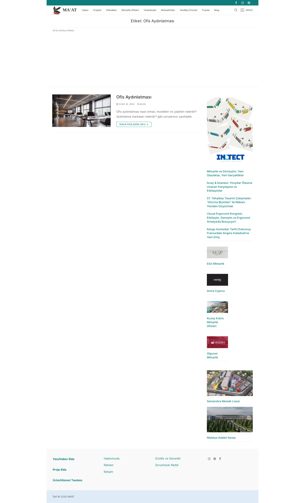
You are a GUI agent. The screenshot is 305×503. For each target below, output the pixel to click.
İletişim (108, 471)
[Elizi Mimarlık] (217, 253)
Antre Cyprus (216, 291)
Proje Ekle (60, 469)
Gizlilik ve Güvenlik (168, 458)
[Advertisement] (152, 58)
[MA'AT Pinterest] (249, 2)
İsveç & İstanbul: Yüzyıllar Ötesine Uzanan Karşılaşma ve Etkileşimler (229, 187)
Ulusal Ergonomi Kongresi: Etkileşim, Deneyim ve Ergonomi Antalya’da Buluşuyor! (228, 217)
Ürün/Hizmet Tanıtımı (67, 480)
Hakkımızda (111, 458)
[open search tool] (236, 10)
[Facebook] (236, 2)
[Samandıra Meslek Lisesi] (230, 384)
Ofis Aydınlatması (133, 97)
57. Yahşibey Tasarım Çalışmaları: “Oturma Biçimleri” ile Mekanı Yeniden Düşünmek (229, 202)
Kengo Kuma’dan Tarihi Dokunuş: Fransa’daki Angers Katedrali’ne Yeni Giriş (229, 233)
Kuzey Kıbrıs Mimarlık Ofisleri (215, 322)
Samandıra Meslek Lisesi (223, 401)
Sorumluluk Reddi (166, 465)
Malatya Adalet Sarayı (221, 437)
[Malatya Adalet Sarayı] (230, 420)
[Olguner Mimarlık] (217, 343)
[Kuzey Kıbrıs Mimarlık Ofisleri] (217, 308)
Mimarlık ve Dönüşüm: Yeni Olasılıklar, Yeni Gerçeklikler (225, 173)
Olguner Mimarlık (212, 355)
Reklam (108, 465)
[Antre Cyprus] (217, 280)
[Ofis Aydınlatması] (81, 110)
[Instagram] (242, 2)
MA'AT (70, 10)
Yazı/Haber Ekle (63, 459)
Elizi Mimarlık (215, 263)
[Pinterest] (214, 458)
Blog (142, 104)
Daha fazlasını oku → (133, 124)
